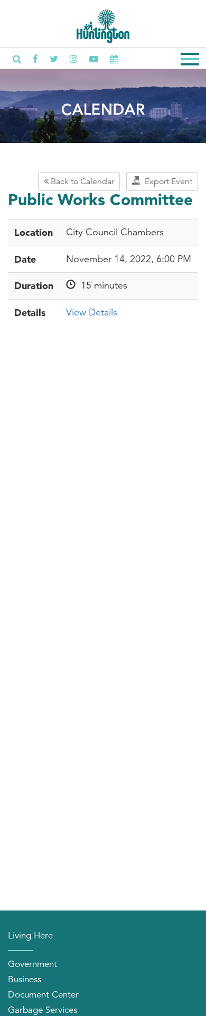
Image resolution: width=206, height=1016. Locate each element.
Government (32, 964)
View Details (91, 312)
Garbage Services (42, 1009)
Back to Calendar (81, 181)
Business (24, 979)
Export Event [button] (166, 181)
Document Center (43, 994)
